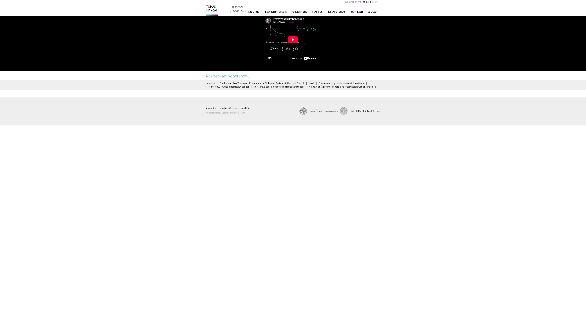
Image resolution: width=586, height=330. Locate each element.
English (367, 2)
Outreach (357, 11)
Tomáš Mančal (212, 10)
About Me (253, 11)
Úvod (311, 83)
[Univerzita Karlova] (360, 111)
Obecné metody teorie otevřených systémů (341, 83)
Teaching (317, 11)
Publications (299, 11)
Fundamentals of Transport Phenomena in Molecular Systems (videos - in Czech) (262, 83)
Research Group (336, 11)
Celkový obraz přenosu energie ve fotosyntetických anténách (341, 86)
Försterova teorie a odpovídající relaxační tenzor (279, 86)
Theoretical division (215, 108)
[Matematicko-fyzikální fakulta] (319, 111)
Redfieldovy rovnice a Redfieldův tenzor (228, 86)
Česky (375, 2)
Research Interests (275, 11)
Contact (373, 11)
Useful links (245, 108)
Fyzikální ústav (232, 108)
